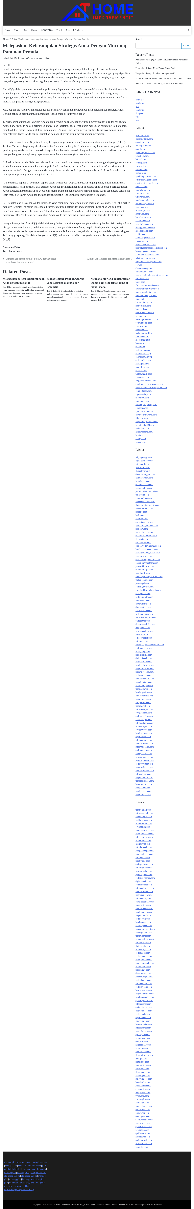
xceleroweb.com (142, 1136)
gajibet (26, 1186)
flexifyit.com (141, 1058)
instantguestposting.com (146, 404)
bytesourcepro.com (144, 976)
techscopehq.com (143, 1014)
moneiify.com (141, 529)
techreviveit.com (142, 706)
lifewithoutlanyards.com (146, 295)
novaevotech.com (143, 905)
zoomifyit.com (141, 1147)
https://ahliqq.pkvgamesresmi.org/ (19, 1189)
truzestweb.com (142, 1123)
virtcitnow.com (142, 193)
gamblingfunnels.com (145, 152)
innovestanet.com (143, 1051)
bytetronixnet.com (143, 784)
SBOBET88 (47, 30)
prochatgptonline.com (145, 200)
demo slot (139, 99)
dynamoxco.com (142, 1072)
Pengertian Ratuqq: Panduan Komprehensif (154, 73)
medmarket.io (141, 634)
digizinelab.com (142, 946)
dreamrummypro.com (145, 474)
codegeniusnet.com (144, 864)
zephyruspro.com (143, 1038)
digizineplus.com (143, 1017)
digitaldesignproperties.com (147, 505)
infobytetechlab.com (144, 747)
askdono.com (141, 169)
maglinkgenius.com (144, 912)
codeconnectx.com (143, 884)
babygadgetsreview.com (146, 251)
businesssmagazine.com (146, 180)
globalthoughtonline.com (146, 525)
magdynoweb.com (143, 959)
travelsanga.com (142, 401)
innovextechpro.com (144, 678)
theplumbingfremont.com (146, 421)
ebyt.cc (138, 265)
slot (15, 1165)
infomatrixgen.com (143, 740)
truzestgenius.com (143, 932)
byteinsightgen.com (144, 733)
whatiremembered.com (145, 258)
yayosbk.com (141, 326)
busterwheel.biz (142, 343)
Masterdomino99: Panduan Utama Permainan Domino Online (163, 78)
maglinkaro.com (142, 970)
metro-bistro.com (143, 306)
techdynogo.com (142, 651)
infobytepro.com (142, 857)
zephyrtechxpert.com (144, 939)
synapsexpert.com (143, 1126)
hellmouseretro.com (144, 597)
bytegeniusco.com (143, 712)
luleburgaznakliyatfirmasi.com (148, 576)
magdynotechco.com (144, 833)
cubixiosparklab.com (144, 902)
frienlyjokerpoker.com (145, 227)
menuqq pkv (9, 1162)
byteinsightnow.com (144, 760)
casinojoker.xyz (142, 363)
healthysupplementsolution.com (149, 644)
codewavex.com (142, 919)
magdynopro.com (143, 699)
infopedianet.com (143, 1004)
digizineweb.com (143, 881)
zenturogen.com (142, 1075)
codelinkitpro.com (143, 816)
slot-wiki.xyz (141, 370)
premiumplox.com (143, 323)
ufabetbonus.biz (142, 428)
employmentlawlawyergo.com (149, 384)
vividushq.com (142, 1096)
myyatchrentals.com (144, 532)
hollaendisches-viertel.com (147, 288)
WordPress (157, 1205)
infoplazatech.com (143, 847)
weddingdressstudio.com (146, 319)
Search (138, 39)
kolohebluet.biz (142, 336)
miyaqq (18, 1186)
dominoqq (41, 1169)
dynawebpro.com (143, 1085)
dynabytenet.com (143, 973)
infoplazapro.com (143, 702)
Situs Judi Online (73, 30)
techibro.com (141, 234)
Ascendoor (137, 1205)
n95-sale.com (141, 186)
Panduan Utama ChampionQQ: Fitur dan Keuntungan (159, 83)
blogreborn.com (142, 190)
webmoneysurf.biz (143, 333)
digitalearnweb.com (144, 460)
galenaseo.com (142, 377)
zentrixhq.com (141, 1048)
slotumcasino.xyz (143, 353)
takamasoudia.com (143, 610)
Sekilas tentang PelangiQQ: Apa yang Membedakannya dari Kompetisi (65, 282)
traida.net (139, 299)
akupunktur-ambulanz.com (147, 254)
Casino (34, 30)
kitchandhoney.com (144, 302)
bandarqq (139, 103)
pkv (137, 106)
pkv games (16, 251)
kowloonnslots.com (144, 231)
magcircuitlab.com (143, 915)
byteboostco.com (143, 922)
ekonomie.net (141, 408)
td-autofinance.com (144, 224)
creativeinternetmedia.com (147, 183)
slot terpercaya (34, 1165)
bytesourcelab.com (143, 1024)
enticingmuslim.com (144, 586)
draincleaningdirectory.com (147, 559)
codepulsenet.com (143, 1007)
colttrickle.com (142, 142)
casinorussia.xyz (142, 350)
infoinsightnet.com (143, 867)
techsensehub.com (143, 823)
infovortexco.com (143, 942)
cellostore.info (141, 518)
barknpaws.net (142, 515)
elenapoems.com (142, 593)
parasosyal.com (142, 583)
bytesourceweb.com (144, 757)
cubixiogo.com (142, 1102)
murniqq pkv (10, 1172)
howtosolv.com (142, 309)
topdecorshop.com (143, 394)
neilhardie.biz (141, 329)
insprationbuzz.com (144, 488)
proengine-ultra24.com (145, 292)
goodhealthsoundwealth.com (148, 590)
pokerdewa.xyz (142, 367)
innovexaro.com (142, 1021)
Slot (25, 30)
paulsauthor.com (142, 621)
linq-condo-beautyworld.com (148, 261)
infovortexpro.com (143, 774)
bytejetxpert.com (142, 787)
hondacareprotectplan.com (147, 549)
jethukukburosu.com (144, 566)
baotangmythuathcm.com (146, 563)
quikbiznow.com (142, 1133)
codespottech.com (143, 648)
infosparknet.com (143, 1028)
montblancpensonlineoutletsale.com (151, 248)
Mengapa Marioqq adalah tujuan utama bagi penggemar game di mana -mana (110, 282)
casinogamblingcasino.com (147, 552)
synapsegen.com (142, 1089)
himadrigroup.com (143, 217)
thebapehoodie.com (144, 580)
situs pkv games (24, 1162)
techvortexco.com (143, 840)
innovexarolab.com (144, 743)
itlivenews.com (142, 418)
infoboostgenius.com (144, 723)
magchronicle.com (143, 655)
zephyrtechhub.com (144, 1119)
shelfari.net (140, 346)
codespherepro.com (144, 750)
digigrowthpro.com (144, 139)
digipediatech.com (143, 658)
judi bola (12, 1169)
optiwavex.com (142, 1113)
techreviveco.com (143, 966)
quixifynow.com (142, 1034)
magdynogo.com (143, 794)
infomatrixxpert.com (144, 888)
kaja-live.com (141, 207)
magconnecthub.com (144, 993)
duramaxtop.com (143, 607)
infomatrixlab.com (143, 983)
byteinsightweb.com (144, 665)
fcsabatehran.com (143, 600)
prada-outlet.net (142, 135)
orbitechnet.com (142, 1109)
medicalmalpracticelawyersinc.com (151, 387)
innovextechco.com (144, 908)
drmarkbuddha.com (144, 271)
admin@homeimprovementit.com (36, 58)
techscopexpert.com (144, 685)
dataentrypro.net (142, 471)
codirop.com (141, 162)
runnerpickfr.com (143, 145)
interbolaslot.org (142, 464)
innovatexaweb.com (144, 830)
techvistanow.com (143, 895)
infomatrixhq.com (143, 898)
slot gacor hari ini (38, 1172)
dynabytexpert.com (144, 1055)
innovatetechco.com (144, 695)
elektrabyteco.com (143, 925)
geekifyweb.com (142, 844)
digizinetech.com (143, 736)
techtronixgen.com (143, 675)
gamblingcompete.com (145, 176)
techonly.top (140, 173)
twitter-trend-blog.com (145, 244)
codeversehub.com (143, 987)
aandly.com (140, 438)
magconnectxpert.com (145, 929)
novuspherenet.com (144, 1106)
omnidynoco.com (143, 1116)
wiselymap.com (142, 197)
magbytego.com (142, 861)
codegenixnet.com (143, 753)
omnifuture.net (142, 149)
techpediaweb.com (143, 689)
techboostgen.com (143, 820)
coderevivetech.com (144, 764)
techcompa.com (142, 210)
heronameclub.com (144, 631)
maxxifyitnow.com (143, 1031)
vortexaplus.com (142, 1099)
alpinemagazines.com (145, 237)
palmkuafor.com (142, 467)
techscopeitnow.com (144, 781)
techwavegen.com (143, 726)
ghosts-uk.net (141, 166)
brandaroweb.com (143, 1143)
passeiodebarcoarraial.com (147, 491)
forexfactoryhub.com (144, 203)
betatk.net (139, 435)
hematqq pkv (23, 1172)
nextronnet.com (142, 1068)
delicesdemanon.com (144, 312)
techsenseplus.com (143, 719)
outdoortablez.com (143, 638)
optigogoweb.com (143, 1140)
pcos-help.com (142, 156)
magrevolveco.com (144, 767)
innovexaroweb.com (144, 963)
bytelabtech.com (142, 827)
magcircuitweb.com (144, 682)
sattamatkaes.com (143, 542)
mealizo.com (141, 512)
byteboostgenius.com (144, 997)
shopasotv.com (142, 397)
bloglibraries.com (143, 573)
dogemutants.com (143, 604)
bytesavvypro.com (143, 730)
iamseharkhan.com (143, 498)
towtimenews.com (143, 556)
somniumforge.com (144, 569)
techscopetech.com (143, 956)
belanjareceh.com (143, 481)
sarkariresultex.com (144, 508)
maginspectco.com (143, 791)
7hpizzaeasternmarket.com (147, 285)
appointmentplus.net (144, 411)
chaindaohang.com (143, 268)
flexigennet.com (142, 627)
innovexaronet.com (144, 891)
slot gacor (139, 113)
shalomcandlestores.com (146, 535)
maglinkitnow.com (143, 661)
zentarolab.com (142, 1130)
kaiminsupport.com (144, 478)
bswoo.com (140, 442)
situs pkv (22, 1165)
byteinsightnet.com (143, 874)
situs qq (8, 1165)
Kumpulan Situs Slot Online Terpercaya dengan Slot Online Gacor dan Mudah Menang (82, 1205)
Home (7, 30)
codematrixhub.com (144, 716)
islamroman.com (142, 220)
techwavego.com (143, 949)
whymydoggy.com (143, 457)
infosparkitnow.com (144, 837)
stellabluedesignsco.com (146, 617)
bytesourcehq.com (143, 871)
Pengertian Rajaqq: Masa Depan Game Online (156, 68)
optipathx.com (141, 1041)
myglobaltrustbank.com (146, 380)
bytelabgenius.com (143, 692)
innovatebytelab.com (144, 854)
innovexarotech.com (144, 770)
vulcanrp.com (141, 241)
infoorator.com (142, 278)
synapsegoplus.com (144, 1000)
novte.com (140, 282)
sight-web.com (142, 214)
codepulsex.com (142, 953)
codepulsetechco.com (145, 878)
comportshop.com (143, 391)
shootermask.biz (142, 340)
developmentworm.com (146, 415)
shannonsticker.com (144, 484)
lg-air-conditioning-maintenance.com (151, 275)
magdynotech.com (143, 1010)
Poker (17, 30)
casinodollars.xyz (143, 360)
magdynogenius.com (144, 668)
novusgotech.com (143, 1065)
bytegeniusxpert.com (144, 850)
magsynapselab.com (144, 672)
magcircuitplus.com (144, 777)
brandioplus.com (142, 1082)
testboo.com (140, 316)
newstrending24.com (144, 425)
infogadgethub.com (144, 813)
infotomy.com (141, 641)
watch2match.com (143, 374)
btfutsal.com (140, 159)
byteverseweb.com (143, 990)
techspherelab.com (143, 980)
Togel (59, 30)
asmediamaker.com (144, 522)
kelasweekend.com (144, 432)
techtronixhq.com (143, 810)
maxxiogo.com (142, 1062)
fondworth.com (142, 495)
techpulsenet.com (143, 936)
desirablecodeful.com (145, 624)
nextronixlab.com (143, 1045)
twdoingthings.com (144, 614)
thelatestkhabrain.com (145, 501)
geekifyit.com (141, 539)
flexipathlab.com (142, 1092)
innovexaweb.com (143, 1079)
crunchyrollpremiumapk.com (148, 546)
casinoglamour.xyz (143, 357)
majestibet (8, 1186)
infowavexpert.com (144, 709)
